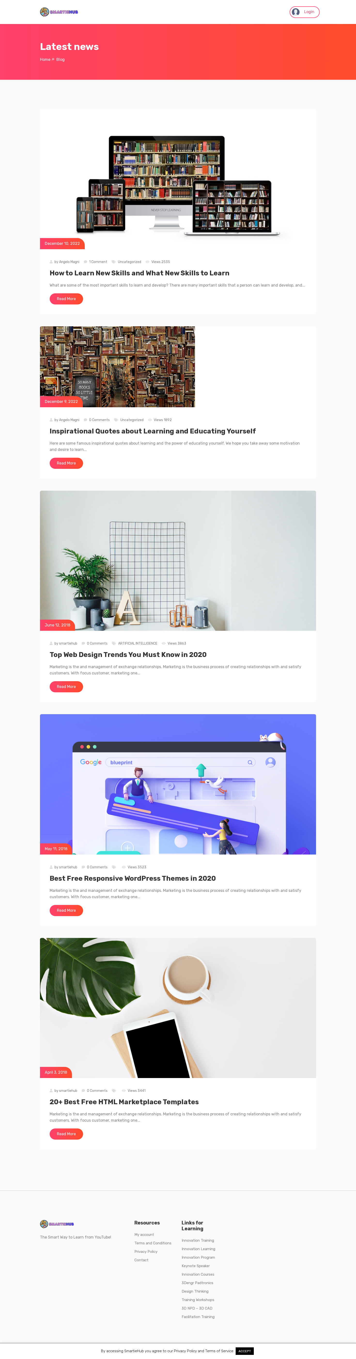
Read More (66, 298)
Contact (141, 1260)
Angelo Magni (69, 262)
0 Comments (99, 420)
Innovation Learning (198, 1249)
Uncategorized (129, 262)
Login (308, 11)
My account (144, 1234)
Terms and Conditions (152, 1243)
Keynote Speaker (196, 1266)
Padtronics (203, 1283)
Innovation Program (198, 1257)
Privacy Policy (145, 1251)
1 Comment (98, 262)
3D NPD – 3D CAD (197, 1308)
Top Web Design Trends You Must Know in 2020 (128, 655)
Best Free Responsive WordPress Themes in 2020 (133, 878)
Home (45, 59)
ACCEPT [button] (245, 1351)
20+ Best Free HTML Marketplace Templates (124, 1102)
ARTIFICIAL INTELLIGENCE (137, 643)
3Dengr (188, 1283)
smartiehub (68, 643)
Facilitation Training (198, 1317)
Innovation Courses (198, 1274)
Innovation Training (198, 1240)
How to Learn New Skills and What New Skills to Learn (139, 273)
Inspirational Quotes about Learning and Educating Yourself (153, 431)
